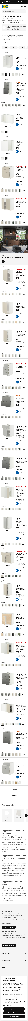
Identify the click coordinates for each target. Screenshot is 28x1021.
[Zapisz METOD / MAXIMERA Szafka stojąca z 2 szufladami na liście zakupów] (20, 748)
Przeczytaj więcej (6, 39)
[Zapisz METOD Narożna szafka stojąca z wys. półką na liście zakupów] (20, 718)
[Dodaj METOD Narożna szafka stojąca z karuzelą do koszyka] (17, 659)
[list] (14, 815)
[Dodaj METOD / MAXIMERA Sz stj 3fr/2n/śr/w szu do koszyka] (17, 688)
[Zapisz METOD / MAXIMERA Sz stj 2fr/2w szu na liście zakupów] (20, 411)
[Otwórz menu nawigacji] (24, 6)
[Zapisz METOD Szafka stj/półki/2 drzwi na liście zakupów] (20, 217)
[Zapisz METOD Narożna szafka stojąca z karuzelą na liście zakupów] (20, 659)
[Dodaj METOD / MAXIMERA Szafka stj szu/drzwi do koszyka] (17, 443)
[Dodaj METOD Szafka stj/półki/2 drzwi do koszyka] (17, 217)
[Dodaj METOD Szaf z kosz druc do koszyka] (17, 599)
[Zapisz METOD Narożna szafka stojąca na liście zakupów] (20, 124)
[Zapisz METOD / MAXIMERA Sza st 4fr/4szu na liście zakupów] (20, 184)
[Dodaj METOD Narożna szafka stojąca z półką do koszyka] (17, 503)
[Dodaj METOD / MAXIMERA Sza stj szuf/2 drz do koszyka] (17, 570)
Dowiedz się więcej (6, 923)
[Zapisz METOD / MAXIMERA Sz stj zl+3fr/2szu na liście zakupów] (20, 472)
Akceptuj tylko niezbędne (14, 1012)
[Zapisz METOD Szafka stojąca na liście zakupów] (20, 68)
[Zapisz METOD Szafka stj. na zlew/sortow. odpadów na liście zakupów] (20, 538)
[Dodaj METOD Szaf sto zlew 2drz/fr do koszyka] (17, 628)
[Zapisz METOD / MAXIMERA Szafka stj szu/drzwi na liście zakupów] (20, 443)
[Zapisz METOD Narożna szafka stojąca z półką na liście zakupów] (20, 503)
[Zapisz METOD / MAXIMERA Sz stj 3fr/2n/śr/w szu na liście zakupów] (20, 688)
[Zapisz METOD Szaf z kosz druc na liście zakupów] (20, 599)
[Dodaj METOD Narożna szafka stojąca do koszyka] (17, 124)
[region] (14, 998)
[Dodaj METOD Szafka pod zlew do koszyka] (17, 316)
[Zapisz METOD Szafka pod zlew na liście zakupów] (20, 316)
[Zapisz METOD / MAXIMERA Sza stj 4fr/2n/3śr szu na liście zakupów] (20, 382)
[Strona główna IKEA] (5, 6)
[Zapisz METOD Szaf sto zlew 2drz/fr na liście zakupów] (20, 628)
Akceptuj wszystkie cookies (14, 1009)
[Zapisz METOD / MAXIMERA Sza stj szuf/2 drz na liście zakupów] (20, 570)
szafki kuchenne (6, 900)
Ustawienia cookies (14, 1016)
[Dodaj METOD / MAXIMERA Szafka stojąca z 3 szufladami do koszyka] (17, 99)
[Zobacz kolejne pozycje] (26, 815)
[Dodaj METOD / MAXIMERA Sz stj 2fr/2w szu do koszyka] (17, 411)
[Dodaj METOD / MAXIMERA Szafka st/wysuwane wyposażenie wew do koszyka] (17, 349)
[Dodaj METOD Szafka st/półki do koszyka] (17, 288)
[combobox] (14, 11)
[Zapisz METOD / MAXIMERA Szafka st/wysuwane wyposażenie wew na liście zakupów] (20, 349)
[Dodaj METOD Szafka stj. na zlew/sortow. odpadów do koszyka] (17, 538)
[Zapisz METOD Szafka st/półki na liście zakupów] (20, 288)
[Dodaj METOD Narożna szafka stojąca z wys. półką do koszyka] (17, 718)
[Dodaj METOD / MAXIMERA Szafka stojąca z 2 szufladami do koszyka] (17, 748)
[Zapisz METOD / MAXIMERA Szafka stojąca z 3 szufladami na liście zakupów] (20, 99)
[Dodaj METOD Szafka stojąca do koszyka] (17, 68)
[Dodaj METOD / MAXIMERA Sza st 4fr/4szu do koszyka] (17, 184)
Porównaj (5, 52)
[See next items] (26, 47)
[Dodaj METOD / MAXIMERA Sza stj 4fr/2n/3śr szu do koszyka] (17, 382)
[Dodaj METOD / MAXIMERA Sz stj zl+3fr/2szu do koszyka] (17, 472)
